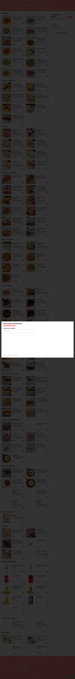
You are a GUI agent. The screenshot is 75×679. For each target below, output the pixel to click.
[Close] (72, 322)
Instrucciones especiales (9, 328)
